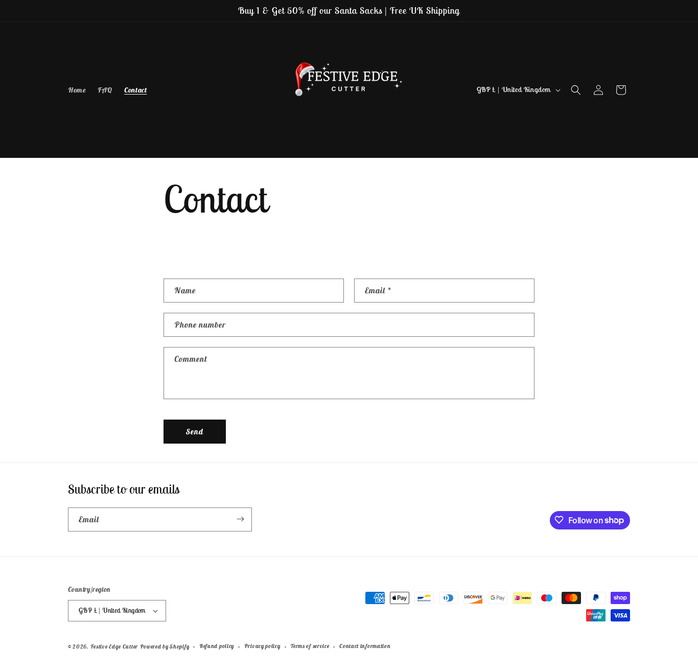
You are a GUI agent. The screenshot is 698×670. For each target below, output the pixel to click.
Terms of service (309, 646)
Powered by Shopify (165, 646)
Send (194, 431)
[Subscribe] (240, 519)
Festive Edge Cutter (114, 646)
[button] (576, 90)
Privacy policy (262, 646)
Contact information (364, 646)
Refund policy (216, 646)
